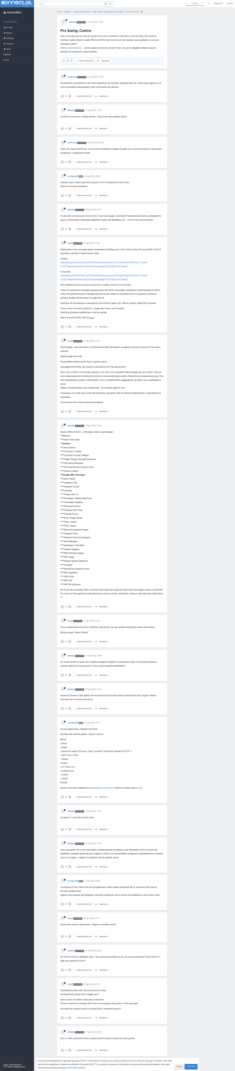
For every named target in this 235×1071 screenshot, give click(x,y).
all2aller (72, 22)
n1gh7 (70, 243)
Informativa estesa (76, 1068)
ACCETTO (191, 1067)
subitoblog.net (75, 48)
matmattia (72, 77)
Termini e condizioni (15, 1064)
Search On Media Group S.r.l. (17, 1066)
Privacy (5, 1064)
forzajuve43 (72, 176)
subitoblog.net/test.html (101, 788)
